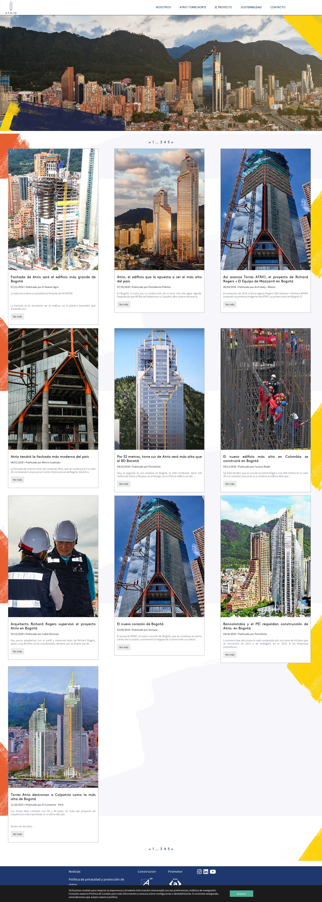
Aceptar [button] (241, 893)
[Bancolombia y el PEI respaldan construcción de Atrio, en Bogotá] (266, 556)
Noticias (74, 871)
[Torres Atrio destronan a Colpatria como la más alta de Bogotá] (53, 727)
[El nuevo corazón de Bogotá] (159, 556)
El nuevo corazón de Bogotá (140, 624)
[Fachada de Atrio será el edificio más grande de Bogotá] (53, 209)
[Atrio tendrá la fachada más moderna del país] (53, 389)
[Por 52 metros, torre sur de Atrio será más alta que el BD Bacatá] (159, 389)
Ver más (17, 316)
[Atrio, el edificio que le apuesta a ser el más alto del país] (159, 209)
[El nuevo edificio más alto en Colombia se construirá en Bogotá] (266, 389)
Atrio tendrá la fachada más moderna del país (50, 456)
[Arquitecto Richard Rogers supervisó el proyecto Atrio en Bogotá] (53, 556)
